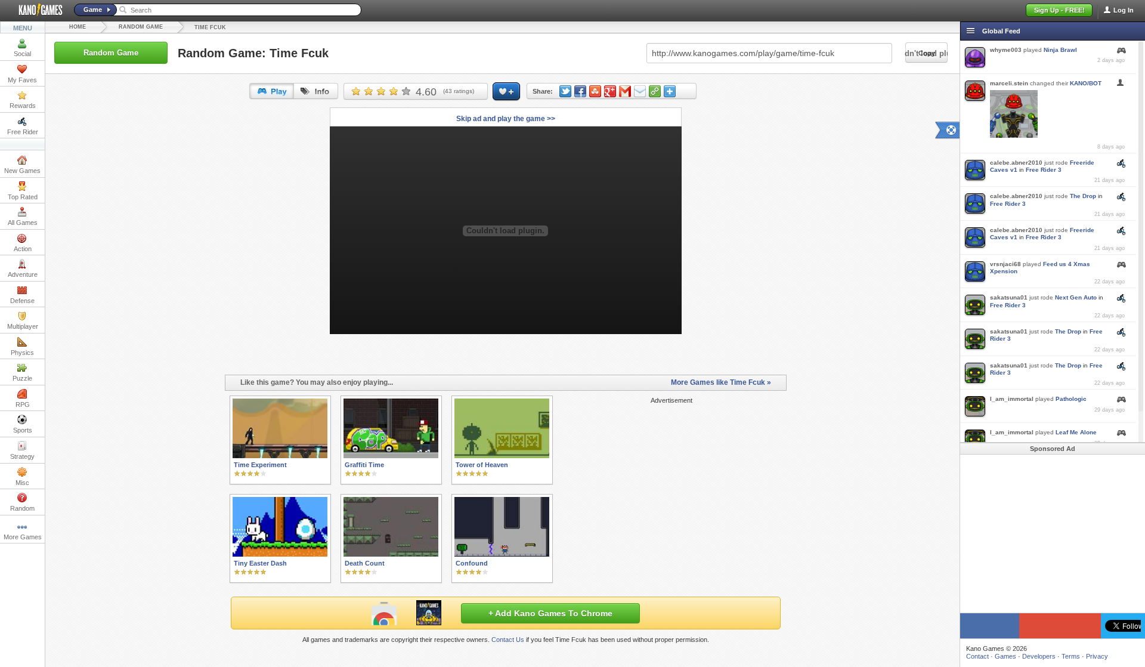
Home (77, 27)
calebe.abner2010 (1016, 162)
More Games (23, 537)
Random (22, 508)
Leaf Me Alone (1076, 432)
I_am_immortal (1011, 399)
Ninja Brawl (1060, 50)
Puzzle (22, 378)
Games (1005, 656)
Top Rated (23, 196)
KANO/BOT (1085, 83)
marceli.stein (1009, 83)
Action (23, 248)
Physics (22, 352)
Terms (1071, 656)
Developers (1039, 656)
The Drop (1083, 196)
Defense (22, 300)
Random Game (141, 27)
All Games (23, 222)
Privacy (1097, 656)
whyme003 (1006, 50)
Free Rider (22, 131)
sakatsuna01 (1009, 297)
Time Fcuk (210, 27)
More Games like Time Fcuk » (721, 382)
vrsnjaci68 (1005, 264)
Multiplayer (22, 326)
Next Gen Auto (1076, 297)
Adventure (23, 274)
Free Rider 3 (1044, 169)
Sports (22, 430)
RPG (23, 404)
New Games (22, 170)
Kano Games (36, 10)
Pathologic (1071, 399)
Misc (22, 482)
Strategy (22, 456)
